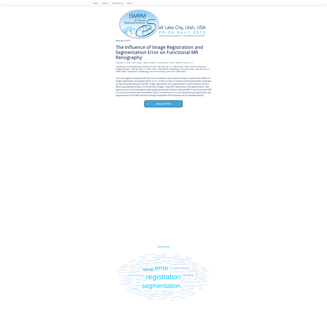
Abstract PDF (163, 103)
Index (95, 3)
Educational (117, 3)
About (130, 3)
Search (105, 3)
